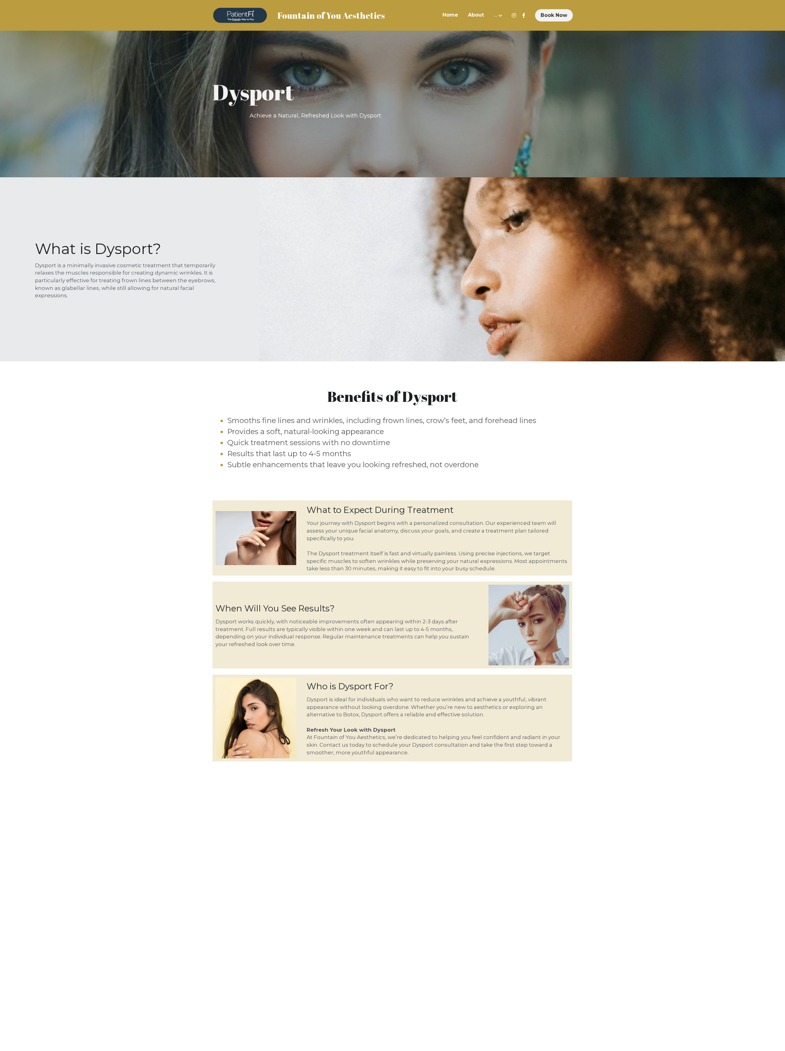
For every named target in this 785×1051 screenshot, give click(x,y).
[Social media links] (514, 15)
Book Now (554, 15)
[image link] (240, 14)
